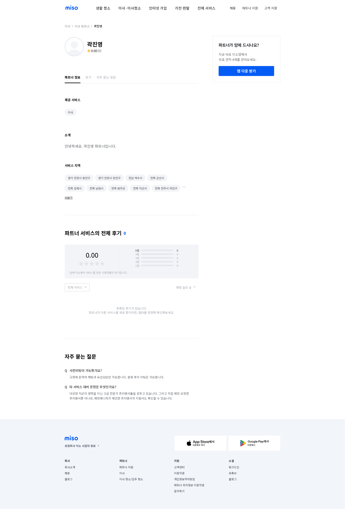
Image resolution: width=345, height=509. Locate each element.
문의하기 (179, 491)
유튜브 (233, 473)
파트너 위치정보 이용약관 (189, 485)
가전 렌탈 (182, 8)
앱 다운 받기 (246, 70)
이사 (67, 26)
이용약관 (179, 473)
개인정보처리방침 (184, 479)
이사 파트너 (82, 26)
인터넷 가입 (158, 8)
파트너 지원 (250, 8)
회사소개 (70, 467)
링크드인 (234, 467)
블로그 (68, 479)
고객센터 (179, 467)
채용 (233, 8)
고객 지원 (270, 8)
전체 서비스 (206, 8)
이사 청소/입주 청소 (131, 479)
